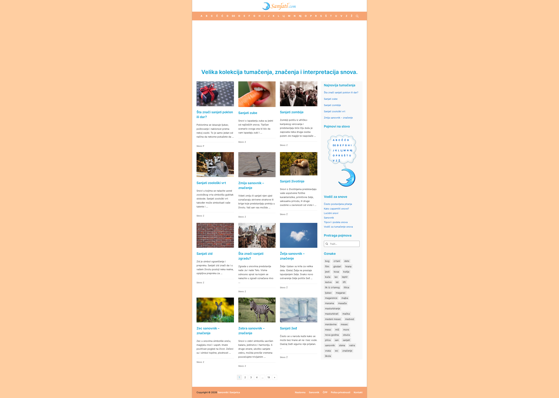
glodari (337, 266)
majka (345, 298)
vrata (328, 350)
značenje (347, 350)
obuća (346, 334)
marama (329, 303)
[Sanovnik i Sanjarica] (279, 5)
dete (346, 261)
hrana (348, 266)
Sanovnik (329, 217)
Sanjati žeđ (288, 328)
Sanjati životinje (292, 181)
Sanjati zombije (292, 112)
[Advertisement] (279, 42)
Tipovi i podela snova (336, 222)
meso (328, 329)
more (346, 329)
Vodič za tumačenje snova (338, 226)
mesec (344, 324)
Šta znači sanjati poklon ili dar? (341, 92)
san (337, 340)
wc (336, 350)
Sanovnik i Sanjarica (229, 392)
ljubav (328, 292)
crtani (337, 261)
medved (349, 319)
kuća (327, 276)
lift (344, 282)
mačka (346, 313)
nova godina (332, 334)
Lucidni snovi (331, 213)
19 (268, 377)
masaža (342, 303)
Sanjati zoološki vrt (211, 183)
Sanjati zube (247, 113)
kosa (336, 271)
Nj (351, 150)
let (337, 282)
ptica (328, 340)
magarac (340, 292)
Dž (334, 145)
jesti (327, 271)
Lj (341, 150)
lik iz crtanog (332, 287)
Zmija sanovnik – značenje (338, 117)
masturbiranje (332, 308)
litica (346, 287)
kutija (346, 271)
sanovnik (330, 345)
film (327, 266)
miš (337, 329)
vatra (352, 345)
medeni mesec (333, 319)
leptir (345, 276)
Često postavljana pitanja (338, 203)
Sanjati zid (205, 253)
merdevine (331, 324)
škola (328, 355)
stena (342, 345)
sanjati (346, 340)
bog (327, 261)
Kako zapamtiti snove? (336, 208)
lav (336, 276)
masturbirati (331, 313)
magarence (331, 298)
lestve (328, 282)
